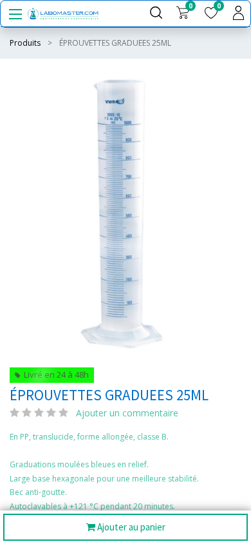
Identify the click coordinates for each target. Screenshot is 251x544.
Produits (25, 42)
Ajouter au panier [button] (130, 527)
